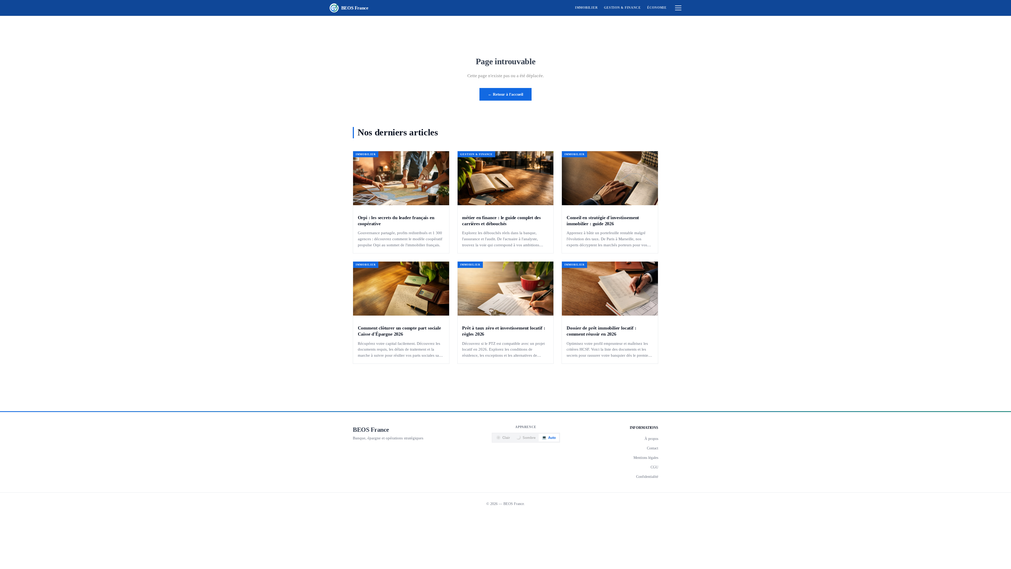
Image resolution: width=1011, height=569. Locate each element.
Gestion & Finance (622, 7)
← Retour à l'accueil (505, 94)
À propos (651, 438)
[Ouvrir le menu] (678, 8)
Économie (657, 7)
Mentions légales (645, 457)
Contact (652, 448)
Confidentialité (647, 476)
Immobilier (586, 7)
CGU (654, 467)
